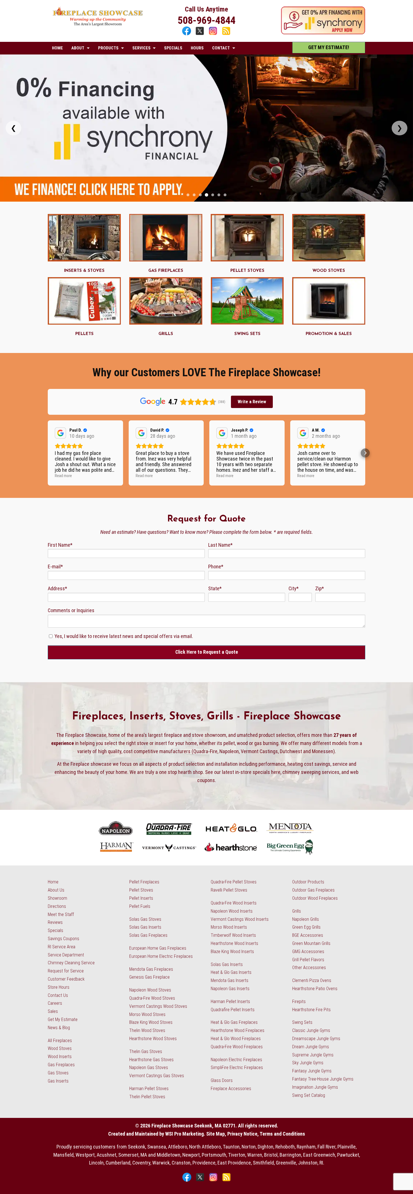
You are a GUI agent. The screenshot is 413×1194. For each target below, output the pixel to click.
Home (53, 882)
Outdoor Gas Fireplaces (313, 890)
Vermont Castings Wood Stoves (158, 1006)
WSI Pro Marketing (184, 1134)
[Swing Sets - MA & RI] (247, 323)
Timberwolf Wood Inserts (233, 935)
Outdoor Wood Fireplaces (315, 898)
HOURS (197, 48)
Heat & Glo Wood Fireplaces (236, 1038)
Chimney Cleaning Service (71, 962)
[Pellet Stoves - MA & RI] (247, 260)
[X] (200, 34)
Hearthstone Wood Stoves (153, 1038)
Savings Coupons (63, 938)
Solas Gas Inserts (145, 927)
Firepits (299, 1001)
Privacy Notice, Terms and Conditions (266, 1134)
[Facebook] (187, 34)
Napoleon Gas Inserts (230, 988)
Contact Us (58, 995)
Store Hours (58, 987)
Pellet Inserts (141, 898)
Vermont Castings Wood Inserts (240, 919)
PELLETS (84, 334)
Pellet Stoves (141, 890)
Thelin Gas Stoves (145, 1051)
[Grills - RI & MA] (165, 323)
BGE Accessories (307, 935)
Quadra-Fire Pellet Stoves (234, 882)
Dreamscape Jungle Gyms (316, 1038)
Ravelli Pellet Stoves (229, 890)
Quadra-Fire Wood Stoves (152, 998)
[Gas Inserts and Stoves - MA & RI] (84, 260)
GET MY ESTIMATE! (328, 47)
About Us (56, 890)
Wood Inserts (60, 1056)
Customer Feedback (66, 979)
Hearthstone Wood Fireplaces (237, 1030)
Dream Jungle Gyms (310, 1046)
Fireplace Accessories (231, 1088)
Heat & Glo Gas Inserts (231, 972)
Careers (55, 1003)
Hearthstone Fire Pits (311, 1009)
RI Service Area (61, 946)
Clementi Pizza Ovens (311, 980)
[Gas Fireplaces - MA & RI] (165, 260)
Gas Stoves (58, 1072)
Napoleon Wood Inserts (232, 911)
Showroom (57, 898)
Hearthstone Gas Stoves (151, 1059)
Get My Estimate (63, 1019)
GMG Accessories (308, 951)
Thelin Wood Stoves (147, 1030)
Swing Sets (302, 1022)
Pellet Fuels (139, 906)
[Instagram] (214, 34)
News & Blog (59, 1027)
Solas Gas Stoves (145, 919)
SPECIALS (173, 48)
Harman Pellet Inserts (230, 1001)
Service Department (66, 955)
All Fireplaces (60, 1040)
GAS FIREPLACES (165, 271)
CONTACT (221, 48)
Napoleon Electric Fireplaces (236, 1059)
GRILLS (165, 334)
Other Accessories (309, 967)
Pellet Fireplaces (144, 882)
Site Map (215, 1134)
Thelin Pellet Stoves (147, 1096)
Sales (53, 1011)
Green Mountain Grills (311, 943)
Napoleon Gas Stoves (148, 1067)
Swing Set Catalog (308, 1095)
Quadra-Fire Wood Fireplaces (237, 1046)
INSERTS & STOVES (84, 271)
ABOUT (77, 48)
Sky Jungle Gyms (307, 1062)
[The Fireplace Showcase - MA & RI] (98, 25)
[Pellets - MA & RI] (84, 323)
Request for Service (66, 971)
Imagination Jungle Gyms (315, 1087)
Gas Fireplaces (61, 1064)
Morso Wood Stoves (147, 1014)
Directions (57, 906)
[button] (47, 452)
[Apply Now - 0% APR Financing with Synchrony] (323, 33)
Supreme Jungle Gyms (312, 1055)
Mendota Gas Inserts (229, 980)
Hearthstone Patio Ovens (314, 988)
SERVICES (141, 48)
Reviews (55, 922)
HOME (57, 48)
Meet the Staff (61, 914)
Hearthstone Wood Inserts (234, 943)
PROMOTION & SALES (329, 334)
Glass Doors (222, 1080)
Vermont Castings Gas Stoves (156, 1075)
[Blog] (226, 34)
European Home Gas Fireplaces (157, 948)
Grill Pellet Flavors (308, 959)
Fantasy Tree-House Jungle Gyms (322, 1079)
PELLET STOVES (247, 271)
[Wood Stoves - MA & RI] (328, 260)
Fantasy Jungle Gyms (312, 1071)
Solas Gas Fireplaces (148, 935)
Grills (296, 911)
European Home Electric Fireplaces (161, 956)
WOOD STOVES (328, 271)
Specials (55, 930)
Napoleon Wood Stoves (150, 990)
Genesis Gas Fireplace (149, 977)
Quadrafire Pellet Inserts (233, 1009)
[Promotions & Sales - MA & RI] (328, 323)
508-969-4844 (206, 20)
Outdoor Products (308, 882)
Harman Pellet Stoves (149, 1088)
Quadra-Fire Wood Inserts (234, 903)
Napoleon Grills (305, 919)
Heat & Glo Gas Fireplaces (234, 1022)
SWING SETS (247, 334)
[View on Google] (60, 433)
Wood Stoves (60, 1048)
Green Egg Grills (306, 927)
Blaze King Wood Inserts (232, 951)
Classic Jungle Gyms (311, 1030)
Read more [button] (63, 475)
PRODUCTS (108, 48)
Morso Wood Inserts (229, 927)
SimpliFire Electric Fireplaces (237, 1067)
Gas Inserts (58, 1081)
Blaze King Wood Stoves (151, 1022)
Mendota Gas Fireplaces (151, 969)
